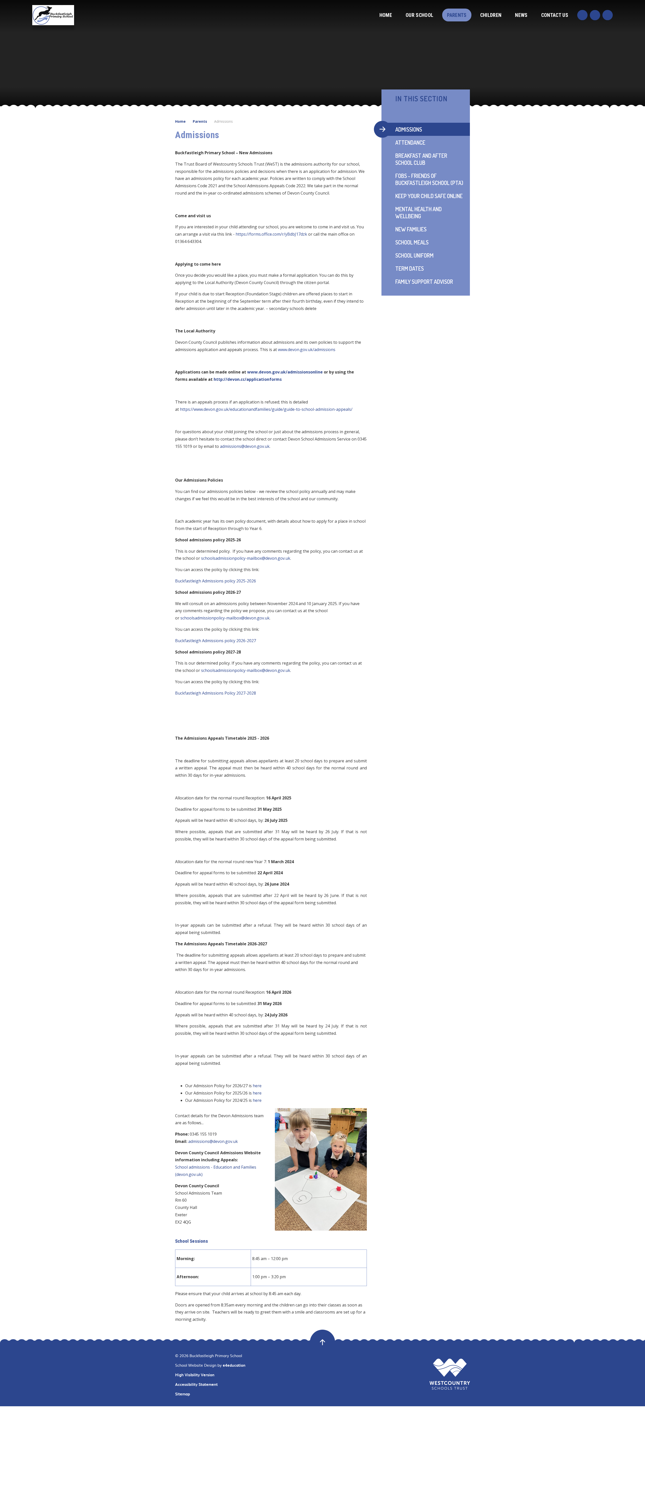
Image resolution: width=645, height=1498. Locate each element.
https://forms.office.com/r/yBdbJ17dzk (271, 234)
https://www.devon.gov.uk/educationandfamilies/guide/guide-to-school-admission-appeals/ (266, 409)
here (257, 1085)
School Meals (412, 242)
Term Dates (409, 268)
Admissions (223, 121)
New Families (411, 229)
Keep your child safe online (429, 195)
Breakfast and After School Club (421, 159)
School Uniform (414, 255)
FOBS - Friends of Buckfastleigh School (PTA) (429, 179)
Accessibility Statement (196, 1384)
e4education (234, 1365)
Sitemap (182, 1394)
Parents (200, 121)
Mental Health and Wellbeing (418, 212)
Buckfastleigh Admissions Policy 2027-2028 (215, 693)
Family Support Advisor (424, 281)
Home (180, 121)
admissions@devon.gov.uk (213, 1141)
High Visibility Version (194, 1375)
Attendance (410, 142)
